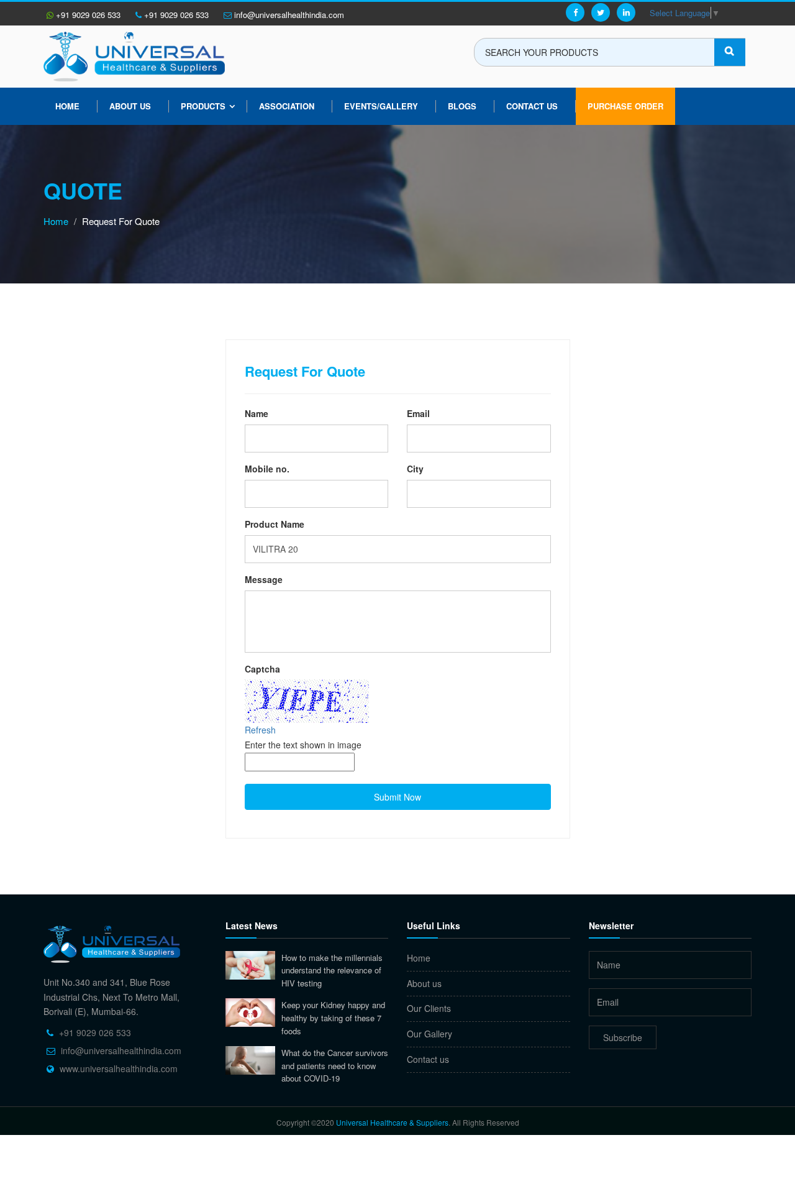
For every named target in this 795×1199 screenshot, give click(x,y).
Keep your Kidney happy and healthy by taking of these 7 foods (333, 1017)
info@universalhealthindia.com (288, 15)
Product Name (274, 524)
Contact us (428, 1059)
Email (418, 413)
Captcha (262, 669)
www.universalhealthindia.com (119, 1068)
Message (264, 579)
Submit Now (397, 797)
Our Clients (429, 1008)
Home (67, 106)
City (415, 468)
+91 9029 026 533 (86, 15)
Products (203, 106)
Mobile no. (267, 468)
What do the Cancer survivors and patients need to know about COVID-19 (334, 1065)
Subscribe (622, 1037)
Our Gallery (429, 1033)
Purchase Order (625, 106)
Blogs (462, 106)
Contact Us (532, 106)
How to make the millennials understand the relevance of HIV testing (332, 970)
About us (130, 106)
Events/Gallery (381, 106)
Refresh (260, 730)
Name (256, 413)
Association (286, 106)
